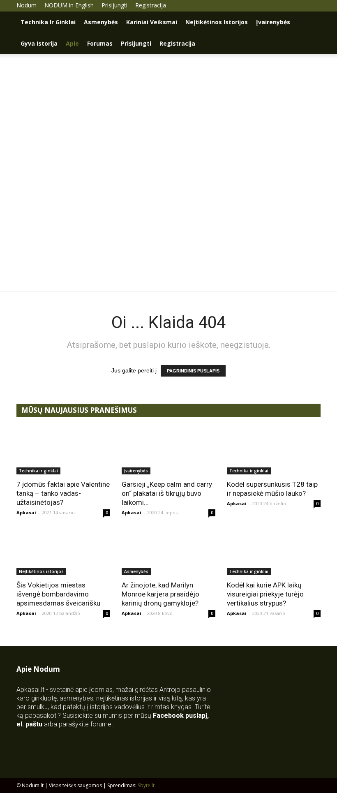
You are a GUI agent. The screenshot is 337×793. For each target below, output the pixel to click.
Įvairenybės (273, 22)
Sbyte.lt (146, 785)
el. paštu (29, 724)
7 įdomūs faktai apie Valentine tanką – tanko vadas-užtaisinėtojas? (63, 493)
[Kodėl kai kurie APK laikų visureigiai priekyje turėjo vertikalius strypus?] (274, 552)
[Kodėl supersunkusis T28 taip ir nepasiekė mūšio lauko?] (274, 451)
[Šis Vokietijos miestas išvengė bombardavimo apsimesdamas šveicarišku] (63, 552)
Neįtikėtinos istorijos (216, 22)
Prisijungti (114, 5)
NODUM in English (69, 5)
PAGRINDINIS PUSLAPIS (193, 370)
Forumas (100, 43)
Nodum (26, 5)
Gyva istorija (39, 43)
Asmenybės (101, 22)
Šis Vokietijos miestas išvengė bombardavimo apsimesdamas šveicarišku (58, 594)
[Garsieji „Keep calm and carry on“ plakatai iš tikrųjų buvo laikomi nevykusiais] (168, 451)
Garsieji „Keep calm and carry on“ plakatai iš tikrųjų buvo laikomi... (167, 493)
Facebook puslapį (180, 715)
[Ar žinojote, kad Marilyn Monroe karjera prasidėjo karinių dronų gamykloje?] (168, 552)
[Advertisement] (168, 115)
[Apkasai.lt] (169, 234)
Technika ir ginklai (48, 22)
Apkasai (26, 512)
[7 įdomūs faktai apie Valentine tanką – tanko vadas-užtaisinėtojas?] (63, 451)
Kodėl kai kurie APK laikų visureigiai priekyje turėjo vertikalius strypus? (265, 594)
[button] (311, 22)
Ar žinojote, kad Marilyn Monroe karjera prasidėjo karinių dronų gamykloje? (160, 594)
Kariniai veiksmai (151, 22)
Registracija (150, 5)
